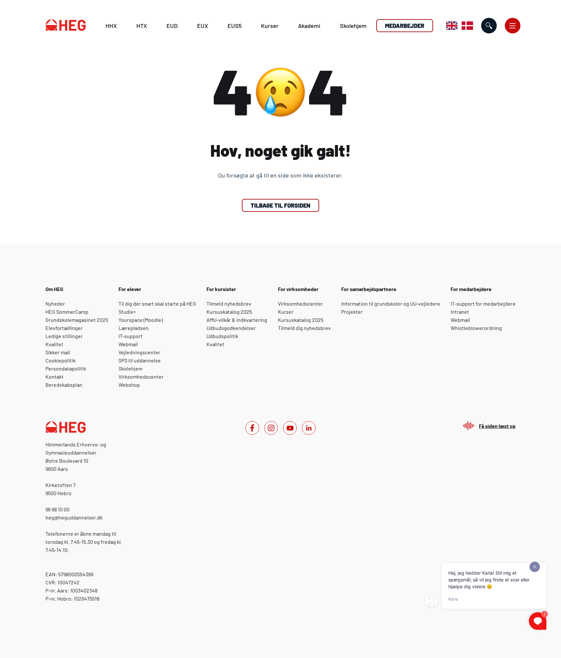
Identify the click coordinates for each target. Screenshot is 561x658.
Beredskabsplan (63, 385)
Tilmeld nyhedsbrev (228, 303)
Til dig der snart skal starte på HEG (157, 303)
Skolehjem (353, 25)
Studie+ (127, 312)
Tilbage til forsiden (280, 205)
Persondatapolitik (65, 368)
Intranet (460, 312)
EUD (172, 25)
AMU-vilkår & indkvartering (236, 320)
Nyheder (55, 303)
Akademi (309, 25)
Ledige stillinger (64, 336)
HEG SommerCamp (66, 312)
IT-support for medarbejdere (483, 303)
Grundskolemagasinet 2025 (76, 320)
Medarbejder (404, 25)
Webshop (129, 385)
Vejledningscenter (139, 352)
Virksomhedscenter (141, 376)
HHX (111, 25)
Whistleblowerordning (476, 328)
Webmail (128, 344)
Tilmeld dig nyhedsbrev (304, 328)
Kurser (270, 25)
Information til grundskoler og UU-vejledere (390, 303)
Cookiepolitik (60, 360)
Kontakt (54, 376)
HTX (141, 25)
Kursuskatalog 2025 (229, 312)
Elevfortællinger (64, 328)
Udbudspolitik (222, 336)
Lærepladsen (133, 328)
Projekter (352, 312)
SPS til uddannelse (139, 360)
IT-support (130, 336)
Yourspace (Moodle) (140, 320)
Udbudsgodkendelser (231, 328)
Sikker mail (57, 352)
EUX (202, 25)
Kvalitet (54, 344)
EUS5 (235, 25)
